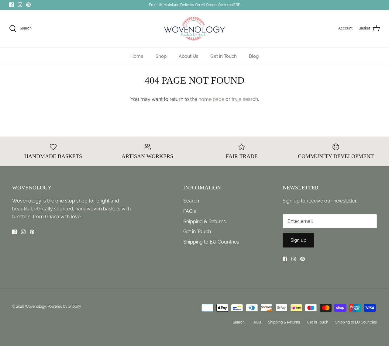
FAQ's (189, 211)
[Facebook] (11, 4)
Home (136, 56)
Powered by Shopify (64, 306)
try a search (245, 99)
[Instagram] (20, 4)
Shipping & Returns (204, 221)
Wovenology (35, 306)
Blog (254, 56)
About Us (188, 56)
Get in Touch (223, 56)
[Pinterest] (28, 4)
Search (191, 201)
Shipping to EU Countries (211, 242)
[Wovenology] (194, 28)
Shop (161, 56)
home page (211, 99)
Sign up (298, 240)
